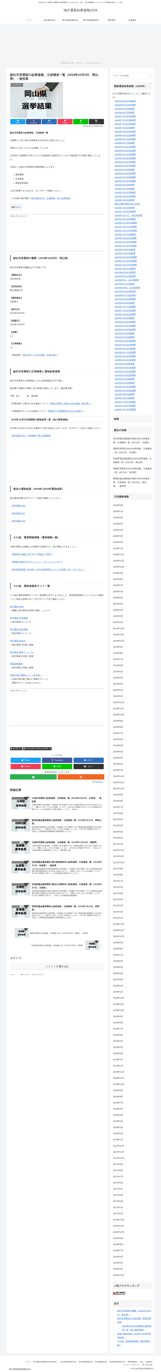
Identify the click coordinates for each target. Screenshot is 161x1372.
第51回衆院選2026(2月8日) (127, 204)
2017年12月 (118, 1146)
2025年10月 (118, 567)
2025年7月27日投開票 (125, 307)
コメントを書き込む (57, 966)
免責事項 (149, 1362)
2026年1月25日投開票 (125, 211)
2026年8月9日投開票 (124, 109)
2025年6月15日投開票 (125, 329)
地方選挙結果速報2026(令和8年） (45, 1362)
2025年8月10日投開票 (125, 299)
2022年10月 (118, 788)
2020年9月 (118, 942)
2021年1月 (118, 918)
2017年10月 (118, 1158)
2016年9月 (118, 1238)
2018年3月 (118, 1127)
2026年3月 (118, 536)
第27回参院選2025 (86, 1362)
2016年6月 (118, 1257)
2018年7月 (118, 1103)
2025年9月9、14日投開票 (127, 280)
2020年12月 (118, 924)
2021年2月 (118, 912)
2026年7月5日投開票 (124, 128)
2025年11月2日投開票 (125, 253)
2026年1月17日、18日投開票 (128, 215)
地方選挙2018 (18, 506)
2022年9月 (118, 795)
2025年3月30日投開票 (125, 368)
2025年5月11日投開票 (125, 348)
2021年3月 (118, 905)
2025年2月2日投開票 (124, 398)
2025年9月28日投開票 (125, 272)
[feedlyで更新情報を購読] (33, 777)
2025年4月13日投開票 (125, 360)
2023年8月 (118, 727)
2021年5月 (118, 893)
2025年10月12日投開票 (126, 265)
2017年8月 (118, 1170)
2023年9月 (118, 721)
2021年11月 (118, 856)
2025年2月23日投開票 (125, 387)
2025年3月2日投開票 (124, 383)
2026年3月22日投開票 (125, 177)
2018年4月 (118, 1121)
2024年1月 (118, 696)
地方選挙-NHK (17, 607)
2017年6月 (118, 1183)
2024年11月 (118, 634)
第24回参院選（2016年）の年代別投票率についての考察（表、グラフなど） (48, 569)
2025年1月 (118, 622)
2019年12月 (118, 998)
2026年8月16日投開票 (125, 105)
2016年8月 (118, 1244)
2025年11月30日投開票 (126, 238)
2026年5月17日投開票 (125, 154)
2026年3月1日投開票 (124, 189)
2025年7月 (118, 585)
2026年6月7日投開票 (124, 143)
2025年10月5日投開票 (125, 269)
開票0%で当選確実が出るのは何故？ (65, 411)
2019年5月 (118, 1041)
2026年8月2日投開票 (124, 112)
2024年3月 (118, 684)
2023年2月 (118, 764)
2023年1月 (118, 770)
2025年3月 (118, 610)
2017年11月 (118, 1152)
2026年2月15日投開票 (125, 196)
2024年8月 (118, 653)
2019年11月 (118, 1004)
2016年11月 (118, 1226)
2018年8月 (118, 1096)
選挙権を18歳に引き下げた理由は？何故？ (32, 554)
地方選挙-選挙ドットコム (22, 652)
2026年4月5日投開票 (124, 170)
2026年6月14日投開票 (125, 139)
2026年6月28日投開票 (125, 131)
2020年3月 (118, 979)
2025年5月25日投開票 (125, 341)
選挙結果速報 (16, 664)
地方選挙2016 (18, 521)
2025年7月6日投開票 (124, 318)
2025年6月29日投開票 (125, 322)
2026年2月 (118, 542)
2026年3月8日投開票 (124, 185)
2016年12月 (118, 1219)
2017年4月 (118, 1195)
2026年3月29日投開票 (125, 173)
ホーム (28, 1362)
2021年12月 (118, 850)
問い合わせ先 (147, 1365)
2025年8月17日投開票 (125, 295)
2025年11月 (118, 561)
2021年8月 (118, 875)
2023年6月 (118, 739)
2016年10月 (118, 1232)
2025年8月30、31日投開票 (127, 288)
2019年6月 (118, 1035)
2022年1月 (118, 844)
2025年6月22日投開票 (125, 326)
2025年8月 (118, 579)
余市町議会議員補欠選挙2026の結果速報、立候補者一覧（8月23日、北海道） (132, 440)
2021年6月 (118, 887)
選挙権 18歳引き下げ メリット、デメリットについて (37, 562)
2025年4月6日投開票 (124, 364)
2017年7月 (118, 1176)
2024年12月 (118, 628)
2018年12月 (118, 1072)
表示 (18, 207)
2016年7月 (118, 1250)
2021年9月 (118, 868)
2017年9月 (118, 1164)
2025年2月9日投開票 (124, 394)
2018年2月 (118, 1133)
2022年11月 (118, 782)
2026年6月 (118, 517)
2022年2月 (118, 838)
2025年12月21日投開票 (126, 227)
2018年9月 (118, 1090)
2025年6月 (118, 591)
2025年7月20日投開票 (125, 310)
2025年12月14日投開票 (126, 230)
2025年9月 (118, 573)
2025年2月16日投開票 (125, 390)
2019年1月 (118, 1066)
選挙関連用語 (133, 1362)
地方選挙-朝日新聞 (19, 629)
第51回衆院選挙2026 (68, 1362)
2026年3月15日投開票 (125, 181)
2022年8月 (118, 801)
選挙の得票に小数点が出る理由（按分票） (70, 403)
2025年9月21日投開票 (125, 276)
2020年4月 (118, 973)
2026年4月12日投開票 (125, 166)
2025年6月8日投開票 (124, 333)
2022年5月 (118, 819)
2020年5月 (118, 967)
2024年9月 (118, 647)
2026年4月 (118, 530)
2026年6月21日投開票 (125, 135)
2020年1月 (118, 992)
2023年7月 (118, 733)
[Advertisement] (80, 42)
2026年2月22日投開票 (125, 192)
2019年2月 (118, 1059)
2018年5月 (118, 1115)
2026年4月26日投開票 (125, 158)
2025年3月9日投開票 (124, 379)
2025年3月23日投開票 (125, 371)
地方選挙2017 (18, 513)
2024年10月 (118, 641)
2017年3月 (118, 1201)
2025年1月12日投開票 (125, 409)
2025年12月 (118, 554)
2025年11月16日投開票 (126, 246)
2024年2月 (118, 690)
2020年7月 (118, 955)
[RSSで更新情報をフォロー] (81, 777)
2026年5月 (118, 524)
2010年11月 (118, 1275)
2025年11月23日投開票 (126, 242)
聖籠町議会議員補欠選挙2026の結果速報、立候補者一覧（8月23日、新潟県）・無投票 (131, 482)
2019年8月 (118, 1022)
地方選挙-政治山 (18, 641)
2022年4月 (118, 825)
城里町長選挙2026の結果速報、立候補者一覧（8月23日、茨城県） (132, 450)
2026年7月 (118, 511)
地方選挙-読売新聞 (19, 618)
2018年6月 (118, 1109)
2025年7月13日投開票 (125, 314)
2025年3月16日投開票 (125, 375)
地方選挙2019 (17, 748)
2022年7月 (118, 807)
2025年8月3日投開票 (124, 303)
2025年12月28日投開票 (126, 223)
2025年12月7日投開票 (125, 234)
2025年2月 (118, 616)
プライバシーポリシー (131, 1365)
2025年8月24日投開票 (125, 291)
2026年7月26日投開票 (125, 116)
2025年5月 (118, 597)
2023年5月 (118, 745)
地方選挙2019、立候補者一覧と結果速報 (50, 198)
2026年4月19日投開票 (125, 162)
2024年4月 (118, 678)
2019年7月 (118, 1029)
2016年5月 (118, 1263)
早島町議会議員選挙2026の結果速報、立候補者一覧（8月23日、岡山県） (132, 460)
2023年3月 (118, 758)
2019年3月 (118, 1053)
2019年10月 (118, 1010)
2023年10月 (118, 714)
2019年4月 (118, 1047)
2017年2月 (118, 1207)
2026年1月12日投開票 (125, 219)
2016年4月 (118, 1269)
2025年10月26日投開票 (126, 257)
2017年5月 (118, 1189)
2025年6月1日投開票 (124, 337)
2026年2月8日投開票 (124, 200)
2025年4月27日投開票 (125, 352)
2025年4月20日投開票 (125, 356)
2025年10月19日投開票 (126, 261)
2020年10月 (118, 936)
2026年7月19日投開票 (125, 120)
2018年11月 (118, 1078)
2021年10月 (118, 862)
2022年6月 (118, 813)
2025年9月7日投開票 (124, 284)
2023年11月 (118, 708)
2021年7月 (118, 881)
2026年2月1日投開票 (124, 208)
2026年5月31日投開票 (125, 147)
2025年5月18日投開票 (125, 345)
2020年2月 (118, 986)
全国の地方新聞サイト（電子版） (26, 675)
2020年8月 (118, 949)
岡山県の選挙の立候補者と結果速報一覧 (38, 748)
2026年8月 (118, 505)
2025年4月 (118, 604)
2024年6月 (118, 665)
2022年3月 (118, 832)
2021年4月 (118, 899)
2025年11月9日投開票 (125, 250)
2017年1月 (118, 1213)
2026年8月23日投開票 (125, 101)
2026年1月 (118, 548)
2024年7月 (118, 659)
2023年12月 (118, 702)
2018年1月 (118, 1139)
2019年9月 (118, 1016)
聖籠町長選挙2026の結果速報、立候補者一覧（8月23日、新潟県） (132, 470)
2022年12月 (118, 776)
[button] (96, 121)
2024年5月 (118, 671)
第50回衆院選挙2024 (117, 1362)
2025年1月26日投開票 (125, 402)
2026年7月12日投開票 (125, 124)
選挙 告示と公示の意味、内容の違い (40, 355)
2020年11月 (118, 930)
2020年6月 (118, 961)
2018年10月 (118, 1084)
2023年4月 (118, 751)
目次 (141, 1362)
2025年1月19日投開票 (125, 406)
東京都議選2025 (101, 1362)
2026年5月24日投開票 (125, 151)
